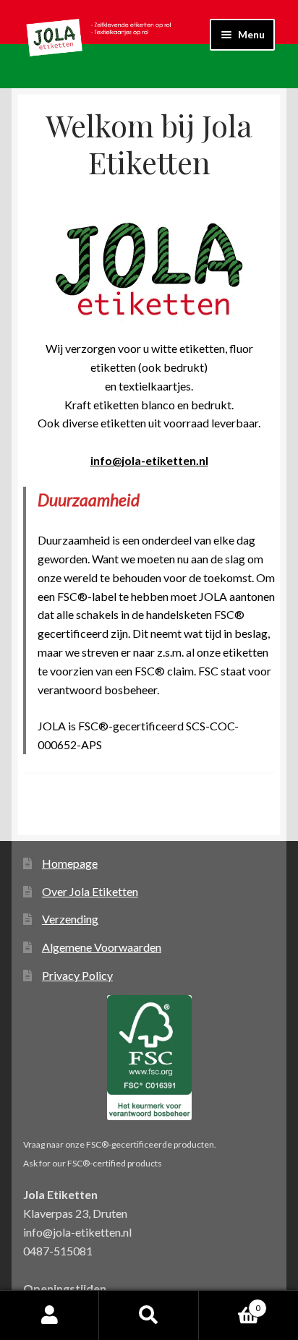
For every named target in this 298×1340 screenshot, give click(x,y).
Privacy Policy (77, 975)
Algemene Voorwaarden (101, 947)
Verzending (70, 919)
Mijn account (49, 1315)
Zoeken (148, 1315)
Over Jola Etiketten (90, 891)
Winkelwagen (229, 1303)
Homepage (70, 863)
